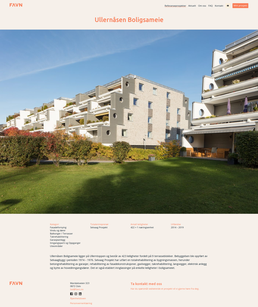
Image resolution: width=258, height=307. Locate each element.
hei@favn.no (76, 289)
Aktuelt (192, 5)
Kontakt (219, 5)
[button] (13, 121)
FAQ (210, 5)
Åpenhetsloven (78, 298)
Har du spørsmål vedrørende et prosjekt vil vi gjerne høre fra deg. (165, 288)
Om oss (202, 5)
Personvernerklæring (81, 303)
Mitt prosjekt (240, 5)
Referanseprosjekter (175, 5)
